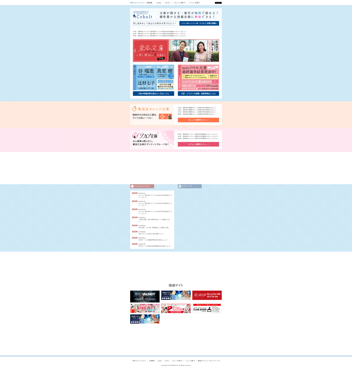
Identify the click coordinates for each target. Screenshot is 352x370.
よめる (158, 2)
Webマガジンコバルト (139, 360)
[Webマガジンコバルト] (143, 15)
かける (167, 2)
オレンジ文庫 (178, 2)
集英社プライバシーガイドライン (208, 360)
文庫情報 (149, 2)
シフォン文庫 (193, 2)
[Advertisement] (176, 168)
